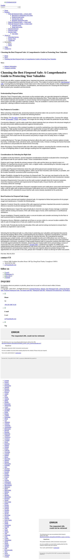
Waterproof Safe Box (39, 290)
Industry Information (10, 66)
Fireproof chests (12, 30)
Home (6, 10)
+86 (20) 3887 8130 (10, 304)
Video (6, 47)
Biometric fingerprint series (20, 20)
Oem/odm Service (13, 37)
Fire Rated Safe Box (26, 290)
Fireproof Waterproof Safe (11, 290)
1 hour (16, 119)
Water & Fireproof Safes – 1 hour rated (19, 22)
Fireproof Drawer (13, 29)
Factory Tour (12, 38)
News (10, 43)
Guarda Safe (33, 244)
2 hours (24, 119)
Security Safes (12, 32)
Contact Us (7, 48)
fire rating (15, 117)
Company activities (10, 68)
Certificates (11, 40)
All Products (66, 290)
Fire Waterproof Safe (52, 289)
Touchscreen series (17, 19)
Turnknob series (16, 25)
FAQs (10, 45)
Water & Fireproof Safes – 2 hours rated (19, 14)
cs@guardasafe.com (10, 319)
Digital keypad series (18, 17)
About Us (7, 35)
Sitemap (43, 289)
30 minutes (9, 119)
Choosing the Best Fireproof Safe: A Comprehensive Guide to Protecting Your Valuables (30, 59)
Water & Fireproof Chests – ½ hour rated (20, 24)
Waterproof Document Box (54, 290)
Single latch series (17, 27)
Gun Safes (15, 34)
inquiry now (4, 287)
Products (7, 12)
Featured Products (34, 289)
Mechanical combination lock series (22, 15)
